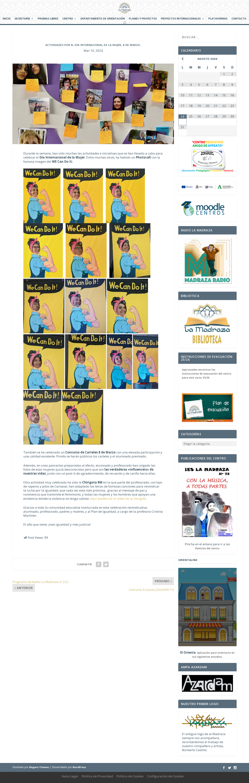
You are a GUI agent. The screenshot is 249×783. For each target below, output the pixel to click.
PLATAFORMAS (217, 18)
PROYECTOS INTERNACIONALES (181, 18)
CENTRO (67, 18)
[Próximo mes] (232, 59)
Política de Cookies (130, 776)
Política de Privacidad (97, 776)
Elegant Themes (39, 767)
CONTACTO (239, 18)
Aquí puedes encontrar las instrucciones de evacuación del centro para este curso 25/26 (206, 373)
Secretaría (22, 18)
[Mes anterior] (182, 59)
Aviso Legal (70, 776)
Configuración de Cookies (165, 776)
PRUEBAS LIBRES (48, 18)
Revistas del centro (207, 548)
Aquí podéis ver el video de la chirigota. (118, 498)
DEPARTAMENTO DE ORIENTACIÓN (103, 18)
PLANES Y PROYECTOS (143, 18)
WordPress (79, 767)
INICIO (7, 18)
